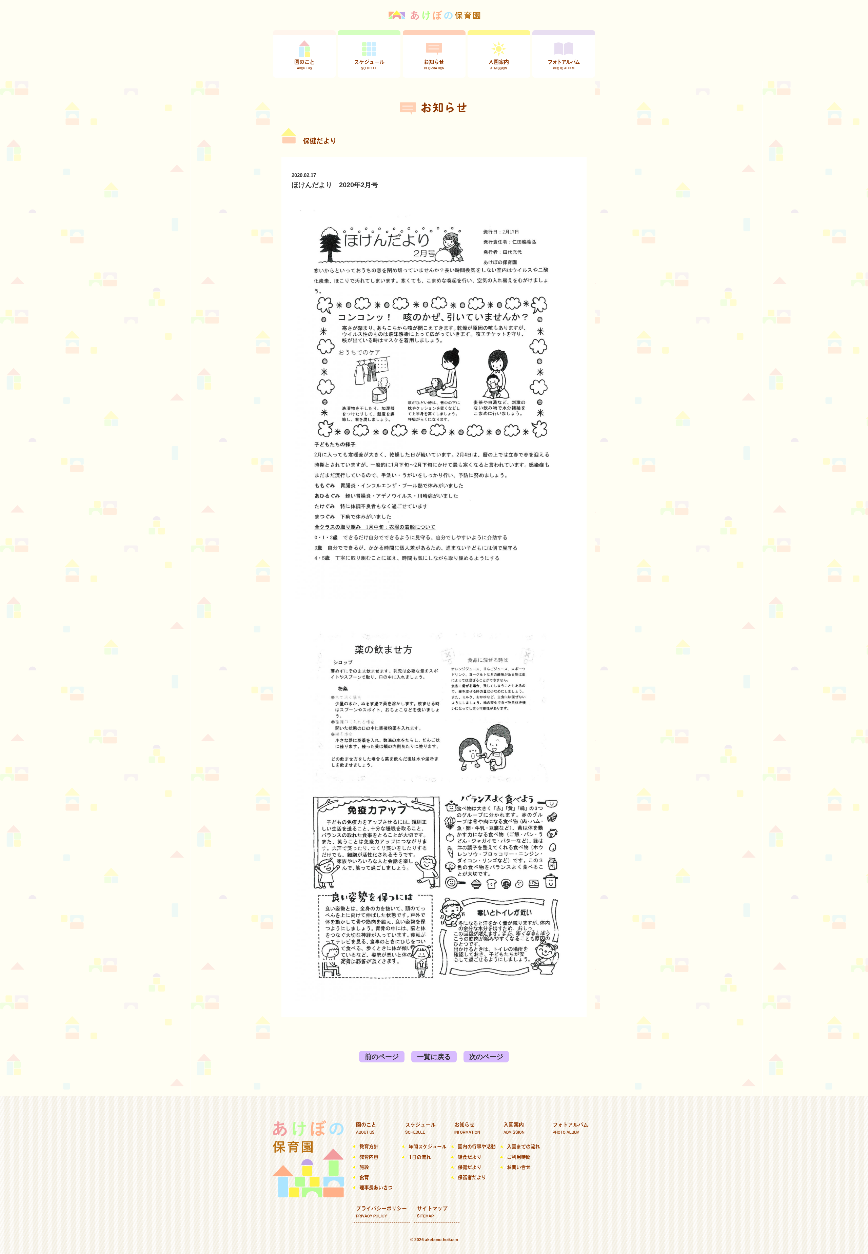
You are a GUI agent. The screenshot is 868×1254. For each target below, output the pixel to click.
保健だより (469, 1167)
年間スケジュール (428, 1146)
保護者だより (472, 1177)
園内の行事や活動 (477, 1146)
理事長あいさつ (376, 1187)
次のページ (486, 1056)
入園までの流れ (523, 1146)
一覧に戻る (434, 1056)
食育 (364, 1177)
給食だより (469, 1157)
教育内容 (368, 1157)
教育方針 (368, 1146)
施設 (364, 1167)
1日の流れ (420, 1157)
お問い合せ (519, 1167)
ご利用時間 (519, 1157)
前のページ (382, 1056)
